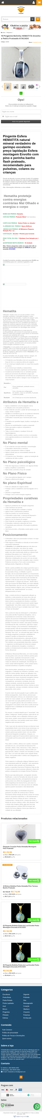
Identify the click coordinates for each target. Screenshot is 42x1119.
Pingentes (9, 32)
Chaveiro (26, 1012)
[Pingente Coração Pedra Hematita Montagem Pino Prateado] (21, 841)
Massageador (28, 1003)
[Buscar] (32, 19)
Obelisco (26, 1009)
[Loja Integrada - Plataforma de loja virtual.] (21, 1116)
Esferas (5, 1018)
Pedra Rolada (7, 1000)
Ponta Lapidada (8, 1003)
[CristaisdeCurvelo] (21, 10)
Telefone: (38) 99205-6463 (10, 1068)
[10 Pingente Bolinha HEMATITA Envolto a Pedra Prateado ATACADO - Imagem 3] (23, 86)
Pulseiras (26, 1015)
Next (39, 86)
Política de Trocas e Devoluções (13, 1035)
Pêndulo (5, 1015)
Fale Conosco (7, 1030)
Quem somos (6, 1038)
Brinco (5, 1009)
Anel (4, 1006)
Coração (26, 1006)
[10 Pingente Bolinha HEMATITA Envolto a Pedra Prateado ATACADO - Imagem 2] (15, 86)
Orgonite (26, 994)
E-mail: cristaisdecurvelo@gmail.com (13, 1071)
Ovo (24, 1000)
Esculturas (6, 994)
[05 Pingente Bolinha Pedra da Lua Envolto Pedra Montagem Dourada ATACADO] (21, 960)
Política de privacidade (10, 1033)
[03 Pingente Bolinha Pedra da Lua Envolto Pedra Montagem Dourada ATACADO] (21, 920)
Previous (2, 86)
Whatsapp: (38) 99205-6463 (11, 1070)
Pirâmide (26, 997)
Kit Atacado (27, 1018)
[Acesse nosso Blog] (21, 1077)
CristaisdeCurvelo (37, 42)
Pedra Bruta (7, 997)
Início (3, 32)
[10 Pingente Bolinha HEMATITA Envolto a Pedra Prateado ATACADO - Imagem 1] (7, 86)
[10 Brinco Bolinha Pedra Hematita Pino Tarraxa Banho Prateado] (21, 881)
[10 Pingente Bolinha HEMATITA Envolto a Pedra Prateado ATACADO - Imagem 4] (31, 86)
